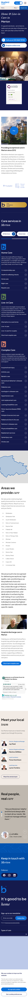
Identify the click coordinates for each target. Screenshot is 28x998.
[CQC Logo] (12, 88)
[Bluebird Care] (5, 4)
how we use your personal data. (12, 922)
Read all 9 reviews (16, 697)
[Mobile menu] (25, 3)
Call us (17, 3)
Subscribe (20, 918)
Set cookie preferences (14, 994)
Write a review (6, 697)
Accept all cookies (14, 989)
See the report (11, 99)
